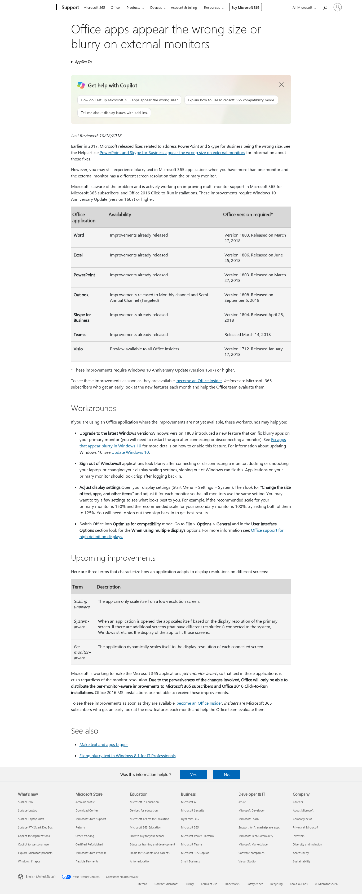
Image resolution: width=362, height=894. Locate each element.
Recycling (276, 884)
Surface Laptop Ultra (31, 819)
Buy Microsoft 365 (245, 7)
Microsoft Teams (191, 844)
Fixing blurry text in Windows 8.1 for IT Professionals (128, 755)
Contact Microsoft (166, 884)
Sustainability (301, 861)
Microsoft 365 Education (145, 827)
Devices (156, 7)
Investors (298, 836)
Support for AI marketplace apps (259, 827)
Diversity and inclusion (307, 844)
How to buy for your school (147, 836)
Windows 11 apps (29, 861)
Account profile (85, 802)
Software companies (251, 853)
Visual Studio (247, 861)
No (226, 774)
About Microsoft (303, 810)
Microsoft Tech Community (256, 836)
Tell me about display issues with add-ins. (114, 112)
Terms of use (209, 884)
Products (133, 7)
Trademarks (232, 884)
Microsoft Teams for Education (149, 819)
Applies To (83, 61)
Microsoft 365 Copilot (195, 853)
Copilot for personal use (33, 844)
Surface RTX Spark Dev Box (35, 827)
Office (115, 7)
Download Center (87, 810)
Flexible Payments (87, 861)
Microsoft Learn (249, 819)
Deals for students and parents (150, 853)
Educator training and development (152, 844)
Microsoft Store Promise (91, 853)
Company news (302, 819)
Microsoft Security (192, 810)
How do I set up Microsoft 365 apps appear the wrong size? (129, 99)
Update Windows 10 (130, 452)
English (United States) (40, 876)
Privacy (189, 884)
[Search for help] (325, 7)
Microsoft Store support (91, 819)
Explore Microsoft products (35, 853)
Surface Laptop (27, 810)
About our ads (299, 884)
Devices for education (144, 810)
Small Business (190, 861)
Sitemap (142, 884)
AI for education (140, 861)
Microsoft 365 (94, 7)
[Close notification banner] (282, 85)
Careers (298, 802)
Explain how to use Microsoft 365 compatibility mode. (231, 99)
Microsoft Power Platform (197, 836)
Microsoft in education (144, 802)
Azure (242, 802)
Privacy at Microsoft (305, 827)
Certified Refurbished (89, 844)
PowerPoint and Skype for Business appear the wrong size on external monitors (172, 152)
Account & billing (184, 7)
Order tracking (85, 836)
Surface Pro (25, 802)
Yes (193, 774)
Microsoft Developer (252, 810)
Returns (81, 827)
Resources (212, 7)
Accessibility (301, 853)
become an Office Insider (199, 380)
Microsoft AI (189, 802)
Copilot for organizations (34, 836)
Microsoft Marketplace (253, 844)
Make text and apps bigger (104, 744)
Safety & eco (255, 884)
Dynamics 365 (190, 819)
